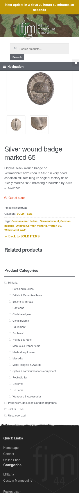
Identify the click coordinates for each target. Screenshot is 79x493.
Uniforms (18, 383)
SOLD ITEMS (24, 214)
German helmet (49, 221)
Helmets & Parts (22, 339)
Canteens (18, 308)
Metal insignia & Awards (27, 364)
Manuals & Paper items (26, 346)
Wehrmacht (11, 230)
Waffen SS (54, 226)
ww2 (23, 230)
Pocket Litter (20, 377)
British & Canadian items (27, 295)
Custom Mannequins (17, 480)
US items (18, 390)
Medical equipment (24, 352)
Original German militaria (31, 226)
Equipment (19, 327)
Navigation (15, 66)
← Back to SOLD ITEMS (22, 236)
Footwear (18, 333)
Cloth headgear (22, 314)
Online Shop (11, 460)
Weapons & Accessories (27, 396)
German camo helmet (24, 221)
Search (17, 57)
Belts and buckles (23, 289)
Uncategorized (17, 415)
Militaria (13, 282)
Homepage (11, 447)
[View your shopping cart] (75, 62)
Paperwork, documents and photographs (32, 402)
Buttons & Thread (23, 301)
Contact (8, 453)
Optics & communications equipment (34, 371)
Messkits (18, 358)
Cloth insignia (21, 320)
